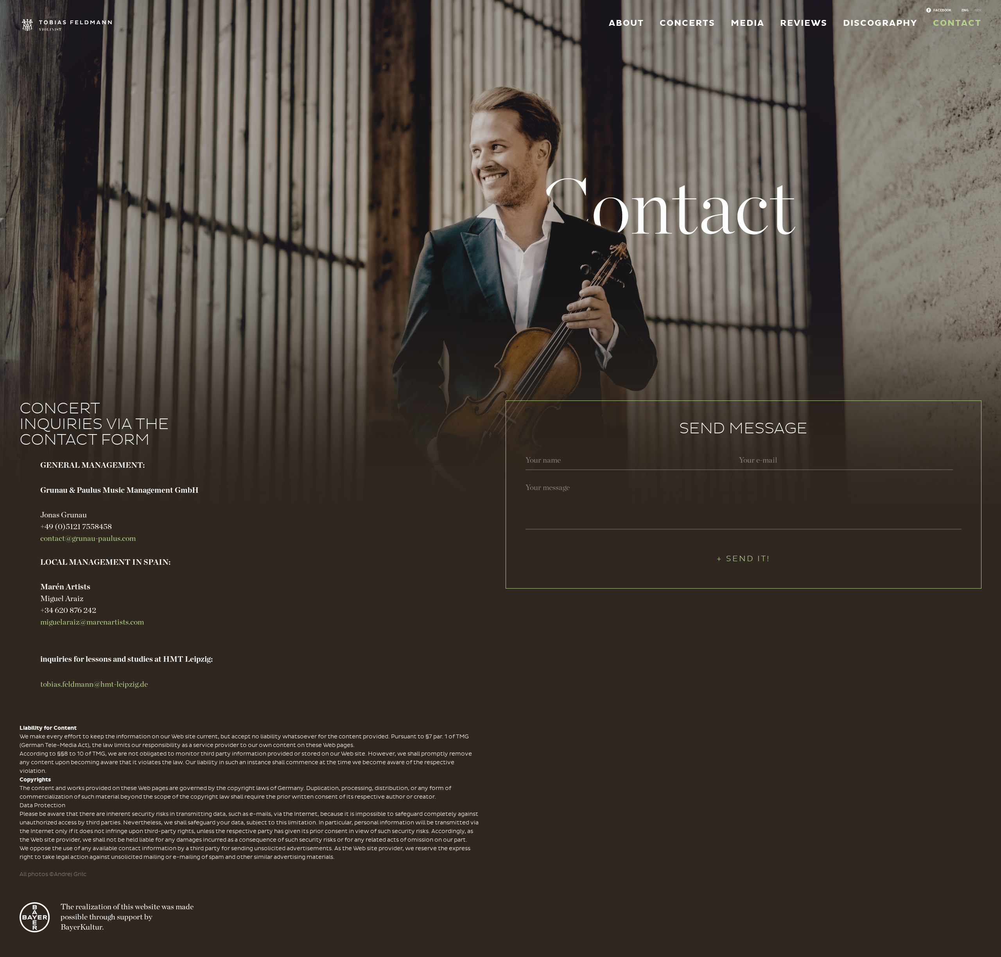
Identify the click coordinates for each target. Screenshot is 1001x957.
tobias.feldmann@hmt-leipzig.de (94, 684)
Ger (978, 10)
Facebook (942, 10)
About (626, 23)
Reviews (803, 23)
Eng (965, 10)
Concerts (687, 23)
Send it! (748, 558)
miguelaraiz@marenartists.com (92, 622)
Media (747, 23)
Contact (957, 23)
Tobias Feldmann (49, 25)
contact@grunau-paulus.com (88, 538)
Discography (880, 23)
